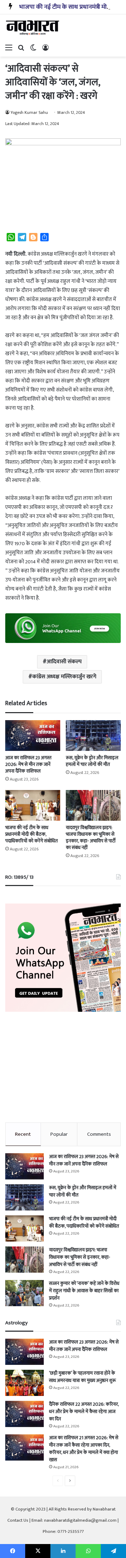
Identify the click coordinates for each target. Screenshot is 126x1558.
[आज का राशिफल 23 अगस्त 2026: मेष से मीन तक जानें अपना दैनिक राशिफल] (32, 735)
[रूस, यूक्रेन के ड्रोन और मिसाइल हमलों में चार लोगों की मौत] (93, 735)
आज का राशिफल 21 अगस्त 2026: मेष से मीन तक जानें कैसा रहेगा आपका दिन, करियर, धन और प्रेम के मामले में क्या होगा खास (83, 1449)
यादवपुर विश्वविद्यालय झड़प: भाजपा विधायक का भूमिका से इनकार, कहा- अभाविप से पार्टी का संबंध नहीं (90, 837)
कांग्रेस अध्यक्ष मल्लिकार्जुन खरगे (64, 676)
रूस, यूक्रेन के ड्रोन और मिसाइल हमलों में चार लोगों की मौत (92, 761)
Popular (59, 1134)
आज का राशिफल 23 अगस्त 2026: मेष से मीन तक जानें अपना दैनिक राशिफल (28, 764)
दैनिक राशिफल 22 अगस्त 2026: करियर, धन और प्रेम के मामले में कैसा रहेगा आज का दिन (84, 1411)
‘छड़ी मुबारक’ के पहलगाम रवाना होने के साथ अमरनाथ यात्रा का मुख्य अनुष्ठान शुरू (82, 1376)
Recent (23, 1134)
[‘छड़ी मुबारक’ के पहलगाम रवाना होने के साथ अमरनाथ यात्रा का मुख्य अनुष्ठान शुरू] (24, 1383)
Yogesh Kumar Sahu (29, 112)
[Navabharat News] (33, 27)
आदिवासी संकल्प (64, 661)
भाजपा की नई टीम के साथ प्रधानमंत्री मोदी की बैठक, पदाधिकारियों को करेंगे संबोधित (31, 834)
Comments (99, 1134)
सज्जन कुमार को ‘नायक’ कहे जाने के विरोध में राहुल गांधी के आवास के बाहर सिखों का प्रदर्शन (84, 1290)
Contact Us (17, 1520)
